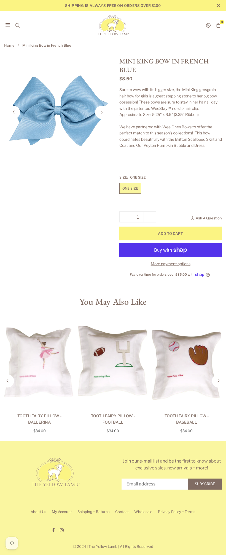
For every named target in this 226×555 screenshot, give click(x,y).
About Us (38, 511)
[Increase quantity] (150, 217)
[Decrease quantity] (126, 217)
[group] (57, 110)
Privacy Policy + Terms (176, 511)
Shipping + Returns (93, 511)
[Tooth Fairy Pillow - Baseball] (186, 363)
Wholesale (143, 511)
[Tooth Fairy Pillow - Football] (113, 363)
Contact (122, 511)
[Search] (18, 25)
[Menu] (8, 25)
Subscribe (205, 484)
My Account (62, 511)
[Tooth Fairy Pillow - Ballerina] (39, 363)
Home (9, 45)
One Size (130, 188)
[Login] (208, 25)
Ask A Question (209, 218)
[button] (101, 112)
